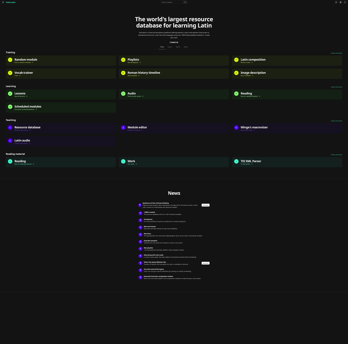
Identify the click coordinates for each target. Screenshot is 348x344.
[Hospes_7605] (336, 2)
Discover (205, 205)
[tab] (162, 47)
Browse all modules (336, 53)
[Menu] (2, 2)
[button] (185, 2)
